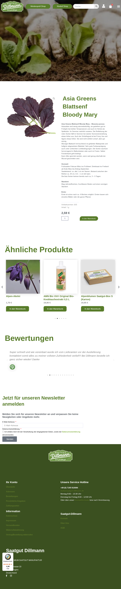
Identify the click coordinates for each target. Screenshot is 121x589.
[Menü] (12, 554)
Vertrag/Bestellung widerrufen (19, 535)
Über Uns (64, 523)
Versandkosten (13, 525)
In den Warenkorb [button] (18, 309)
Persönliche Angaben (15, 501)
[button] (118, 6)
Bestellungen (12, 496)
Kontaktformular (82, 500)
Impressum (11, 521)
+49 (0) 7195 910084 (69, 488)
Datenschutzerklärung (11, 429)
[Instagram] (11, 576)
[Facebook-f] (6, 576)
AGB (62, 528)
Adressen (10, 492)
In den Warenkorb (89, 218)
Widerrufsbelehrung (15, 530)
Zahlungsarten (12, 506)
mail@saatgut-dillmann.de (72, 491)
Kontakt (64, 518)
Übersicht (10, 487)
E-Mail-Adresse (8, 422)
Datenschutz (11, 516)
